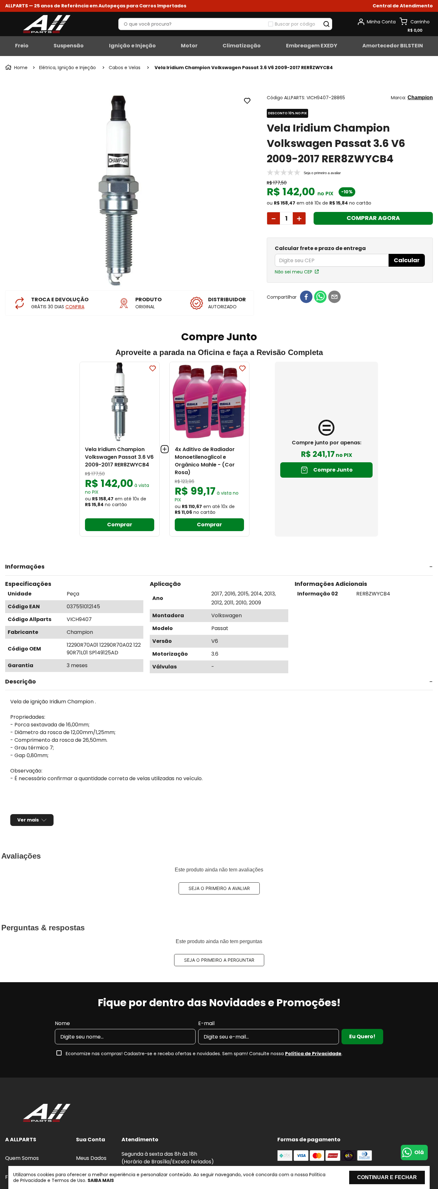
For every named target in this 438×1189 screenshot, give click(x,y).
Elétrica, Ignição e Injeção (67, 67)
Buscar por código (295, 24)
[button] (403, 6)
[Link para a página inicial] (17, 67)
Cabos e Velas (124, 67)
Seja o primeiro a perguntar (219, 970)
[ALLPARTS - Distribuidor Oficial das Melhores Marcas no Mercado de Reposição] (46, 1124)
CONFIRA (74, 306)
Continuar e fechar (387, 1177)
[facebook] (306, 297)
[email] (334, 297)
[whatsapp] (320, 297)
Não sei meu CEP (293, 271)
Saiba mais (101, 1180)
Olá (419, 1152)
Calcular (407, 260)
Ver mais (28, 830)
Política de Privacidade (313, 1064)
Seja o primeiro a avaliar (219, 899)
